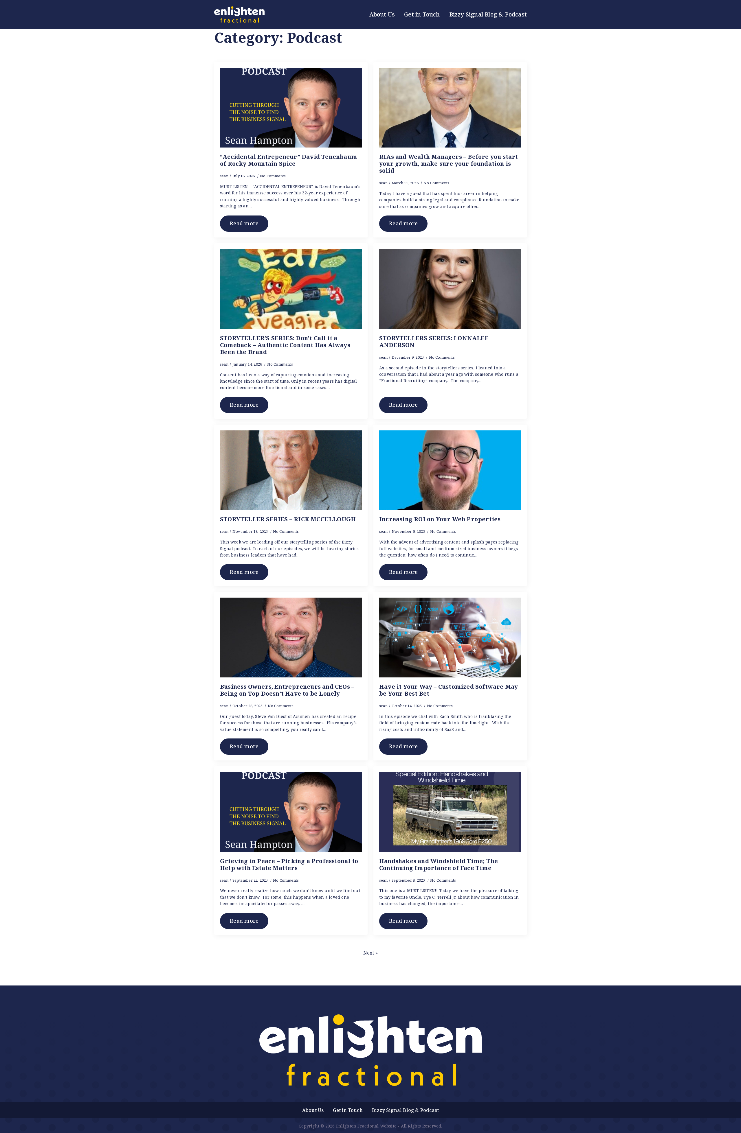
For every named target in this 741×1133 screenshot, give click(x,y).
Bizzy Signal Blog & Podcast (488, 14)
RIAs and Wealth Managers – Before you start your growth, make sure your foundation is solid (448, 163)
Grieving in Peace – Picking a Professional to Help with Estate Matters (289, 865)
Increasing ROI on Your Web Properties (439, 519)
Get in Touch (422, 14)
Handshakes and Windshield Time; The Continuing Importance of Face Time (438, 865)
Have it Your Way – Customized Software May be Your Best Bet (448, 690)
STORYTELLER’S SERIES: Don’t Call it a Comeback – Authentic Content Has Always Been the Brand (285, 345)
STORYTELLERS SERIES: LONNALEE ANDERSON (434, 342)
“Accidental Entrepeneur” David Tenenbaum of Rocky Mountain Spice (288, 160)
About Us (382, 14)
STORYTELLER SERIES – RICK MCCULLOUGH (288, 519)
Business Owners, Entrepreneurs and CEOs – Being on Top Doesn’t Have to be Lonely (287, 690)
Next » (370, 953)
